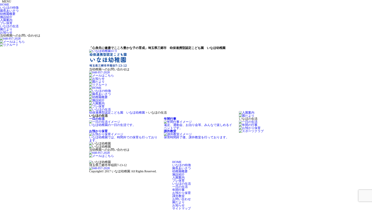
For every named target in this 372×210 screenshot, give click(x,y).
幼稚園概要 (8, 13)
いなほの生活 (9, 26)
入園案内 (6, 20)
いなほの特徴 (9, 7)
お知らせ (6, 32)
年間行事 (178, 189)
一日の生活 (180, 186)
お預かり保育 (181, 193)
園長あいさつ (9, 10)
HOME (4, 4)
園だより (6, 29)
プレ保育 (6, 23)
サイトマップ (181, 208)
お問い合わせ (181, 199)
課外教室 (178, 196)
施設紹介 (6, 17)
